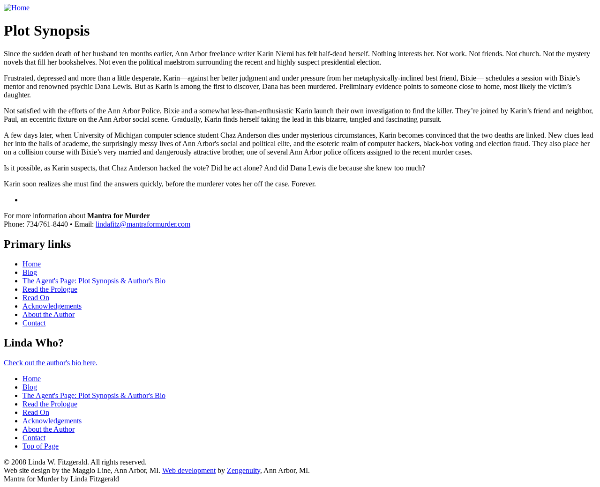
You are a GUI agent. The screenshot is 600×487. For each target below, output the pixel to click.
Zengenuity (243, 470)
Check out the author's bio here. (51, 363)
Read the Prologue (49, 289)
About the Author (48, 314)
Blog (29, 272)
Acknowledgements (52, 306)
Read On (35, 298)
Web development (189, 470)
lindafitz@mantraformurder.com (143, 224)
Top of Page (40, 446)
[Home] (17, 8)
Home (31, 264)
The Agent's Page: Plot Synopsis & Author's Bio (93, 281)
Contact (33, 323)
